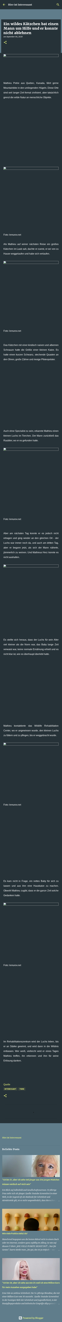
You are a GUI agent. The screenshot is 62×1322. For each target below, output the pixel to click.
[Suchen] (58, 4)
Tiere (21, 1089)
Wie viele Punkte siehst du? (15, 1233)
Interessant (10, 1089)
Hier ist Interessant (20, 4)
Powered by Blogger (32, 1318)
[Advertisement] (31, 135)
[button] (5, 43)
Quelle (6, 1084)
